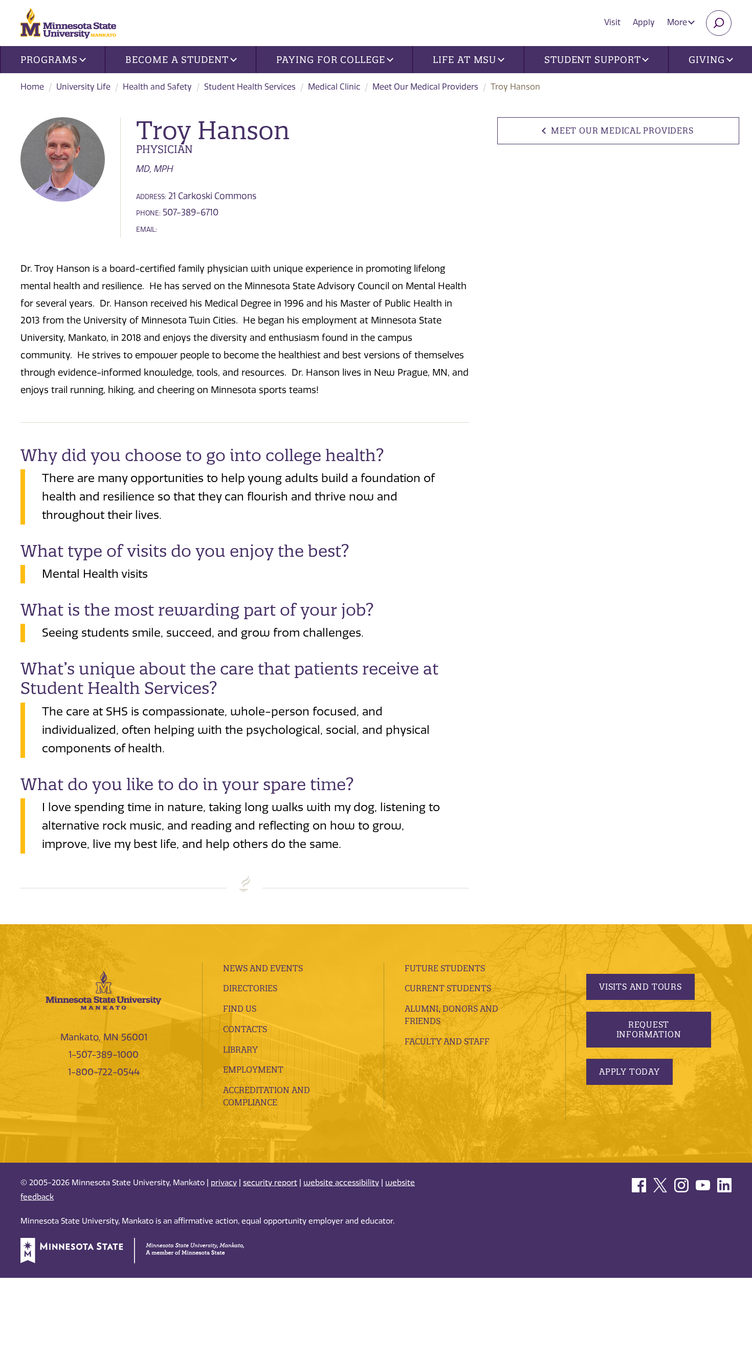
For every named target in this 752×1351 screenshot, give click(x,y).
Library (240, 1049)
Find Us (239, 1009)
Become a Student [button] (176, 60)
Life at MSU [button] (464, 60)
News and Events (263, 968)
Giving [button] (706, 60)
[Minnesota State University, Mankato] (103, 989)
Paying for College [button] (330, 60)
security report (270, 1182)
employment (253, 1069)
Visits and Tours (640, 987)
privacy (224, 1182)
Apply (644, 22)
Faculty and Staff (447, 1041)
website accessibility (341, 1182)
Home (32, 87)
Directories (250, 988)
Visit (612, 22)
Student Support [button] (592, 60)
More (678, 22)
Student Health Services (250, 87)
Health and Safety (157, 87)
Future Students (445, 968)
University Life (83, 87)
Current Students (448, 988)
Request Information (648, 1029)
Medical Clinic (334, 87)
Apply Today (629, 1071)
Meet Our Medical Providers (425, 87)
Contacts (245, 1029)
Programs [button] (48, 60)
